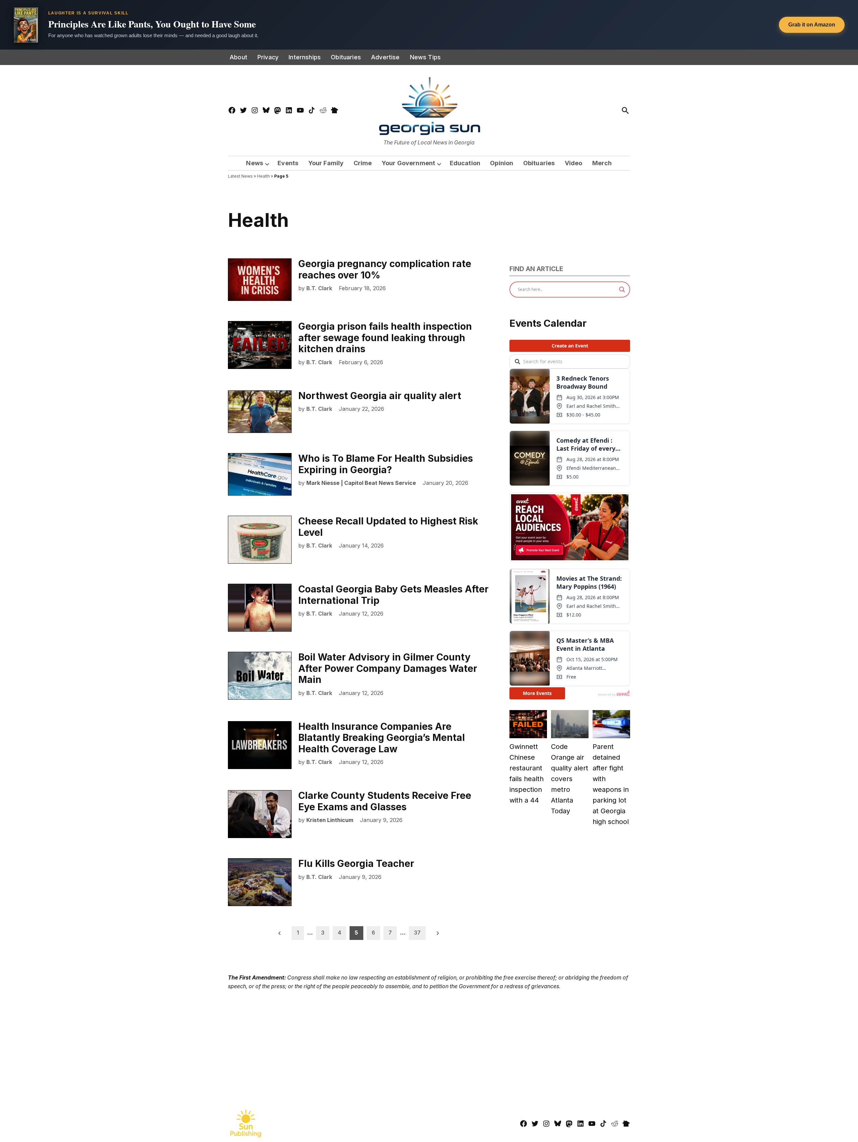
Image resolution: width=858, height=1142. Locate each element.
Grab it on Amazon (811, 24)
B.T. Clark (319, 288)
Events (288, 163)
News (254, 163)
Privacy (268, 57)
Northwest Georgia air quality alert (379, 395)
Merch (602, 163)
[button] (429, 25)
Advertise (385, 57)
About (238, 57)
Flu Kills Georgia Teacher (356, 863)
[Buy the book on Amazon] (25, 25)
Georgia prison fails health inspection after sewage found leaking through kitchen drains (385, 338)
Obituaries (346, 57)
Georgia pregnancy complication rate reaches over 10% (384, 269)
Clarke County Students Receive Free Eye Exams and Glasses (384, 801)
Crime (363, 163)
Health (263, 176)
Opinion (501, 163)
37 (417, 932)
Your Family (326, 163)
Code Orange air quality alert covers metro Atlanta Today (569, 779)
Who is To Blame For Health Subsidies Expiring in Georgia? (385, 464)
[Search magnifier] (622, 289)
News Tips (425, 57)
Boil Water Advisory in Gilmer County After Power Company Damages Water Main (387, 668)
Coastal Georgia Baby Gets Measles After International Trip (393, 594)
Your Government (408, 163)
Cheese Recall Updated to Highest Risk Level (388, 526)
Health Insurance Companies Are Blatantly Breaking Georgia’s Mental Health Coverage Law (381, 738)
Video (574, 163)
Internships (305, 57)
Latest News (240, 176)
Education (465, 163)
